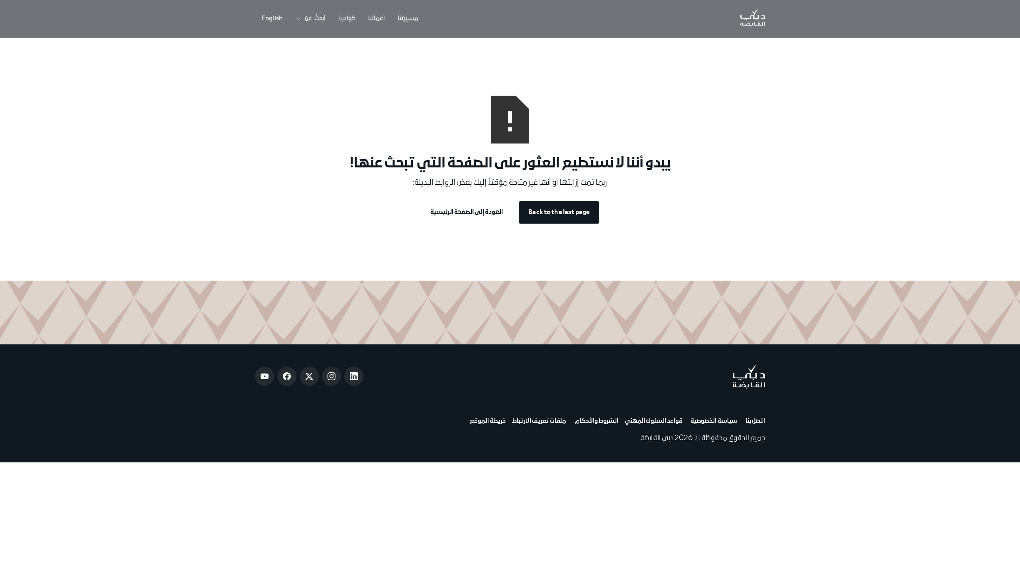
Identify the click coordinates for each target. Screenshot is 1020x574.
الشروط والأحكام (595, 421)
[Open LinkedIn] (353, 376)
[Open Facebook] (286, 376)
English (271, 19)
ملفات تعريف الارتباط (539, 421)
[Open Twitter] (309, 376)
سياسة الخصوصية (713, 421)
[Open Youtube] (264, 376)
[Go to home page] (749, 376)
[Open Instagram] (331, 376)
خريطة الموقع (488, 421)
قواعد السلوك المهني (654, 421)
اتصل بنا (754, 421)
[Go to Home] (752, 19)
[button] (310, 19)
